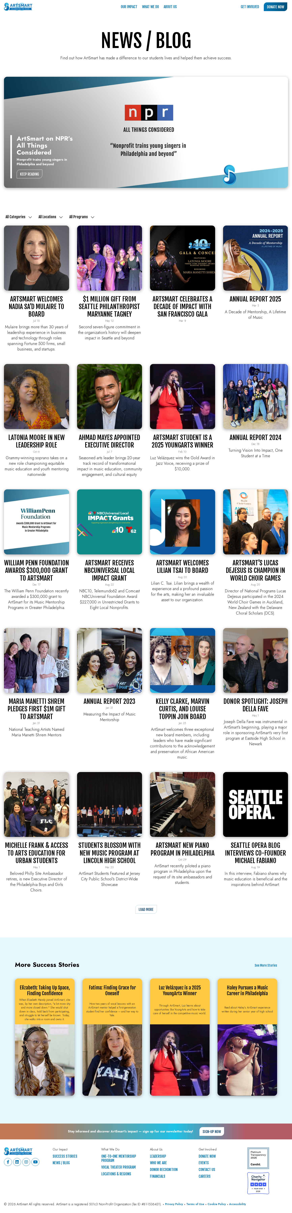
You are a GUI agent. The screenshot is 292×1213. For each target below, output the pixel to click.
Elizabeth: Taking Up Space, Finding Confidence (45, 990)
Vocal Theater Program (118, 1167)
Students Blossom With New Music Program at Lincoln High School (109, 853)
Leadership (158, 1156)
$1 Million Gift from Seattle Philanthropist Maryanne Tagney (109, 306)
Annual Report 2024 (255, 438)
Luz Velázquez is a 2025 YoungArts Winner (180, 990)
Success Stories (65, 1156)
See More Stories (266, 965)
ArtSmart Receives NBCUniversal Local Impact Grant (109, 570)
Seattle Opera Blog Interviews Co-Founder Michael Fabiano (255, 853)
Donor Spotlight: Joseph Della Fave (255, 705)
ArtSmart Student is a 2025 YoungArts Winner (182, 441)
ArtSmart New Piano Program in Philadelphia (183, 849)
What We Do (150, 7)
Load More (146, 909)
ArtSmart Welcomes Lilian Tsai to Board (182, 566)
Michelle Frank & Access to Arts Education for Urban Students (36, 853)
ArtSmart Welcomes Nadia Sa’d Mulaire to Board (36, 306)
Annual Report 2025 (255, 299)
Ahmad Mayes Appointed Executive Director (109, 441)
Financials (157, 1176)
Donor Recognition (164, 1170)
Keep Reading (29, 174)
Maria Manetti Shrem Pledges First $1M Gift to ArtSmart (37, 709)
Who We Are (158, 1163)
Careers (205, 1176)
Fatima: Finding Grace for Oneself (112, 990)
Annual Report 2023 (109, 701)
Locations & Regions (116, 1174)
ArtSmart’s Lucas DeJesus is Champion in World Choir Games (255, 570)
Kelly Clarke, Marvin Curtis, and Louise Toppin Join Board (182, 709)
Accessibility (237, 1204)
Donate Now (275, 7)
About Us (170, 7)
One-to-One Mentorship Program (118, 1158)
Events (204, 1163)
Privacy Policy (174, 1204)
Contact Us (207, 1170)
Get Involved (250, 7)
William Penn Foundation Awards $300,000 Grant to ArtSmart (36, 570)
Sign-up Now (212, 1131)
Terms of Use (195, 1204)
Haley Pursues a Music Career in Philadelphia (247, 990)
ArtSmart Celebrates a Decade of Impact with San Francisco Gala (182, 306)
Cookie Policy (217, 1204)
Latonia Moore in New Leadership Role (36, 441)
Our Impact (129, 7)
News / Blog (61, 1163)
